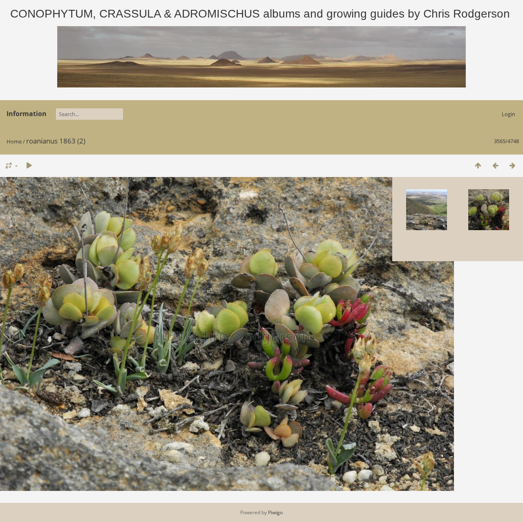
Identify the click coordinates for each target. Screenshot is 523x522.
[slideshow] (29, 165)
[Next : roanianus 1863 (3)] (512, 165)
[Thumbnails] (478, 165)
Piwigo (275, 512)
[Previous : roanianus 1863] (495, 165)
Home (14, 141)
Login (508, 114)
